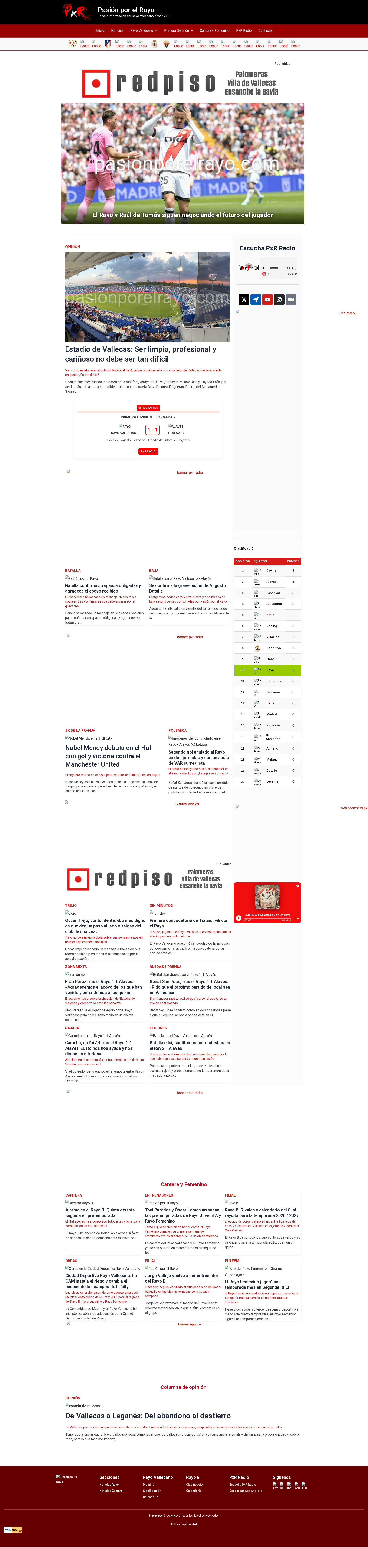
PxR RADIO (148, 451)
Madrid (271, 714)
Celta (270, 703)
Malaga (272, 759)
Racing (271, 626)
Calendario (150, 1497)
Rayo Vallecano (141, 31)
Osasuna (273, 692)
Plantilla (148, 1484)
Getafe (271, 771)
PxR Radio (244, 31)
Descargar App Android (245, 1490)
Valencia (273, 725)
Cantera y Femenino (214, 31)
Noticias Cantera (111, 1490)
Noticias (117, 31)
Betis (270, 615)
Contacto (265, 31)
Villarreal (273, 637)
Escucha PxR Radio (242, 1484)
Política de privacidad (184, 1524)
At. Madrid (274, 604)
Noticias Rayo (109, 1484)
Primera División (176, 31)
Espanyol (273, 593)
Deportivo (273, 648)
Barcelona (274, 681)
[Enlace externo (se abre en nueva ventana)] (184, 84)
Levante (272, 781)
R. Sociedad (273, 737)
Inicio (100, 31)
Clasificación (152, 1490)
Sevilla (271, 571)
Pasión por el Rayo (126, 10)
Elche (270, 659)
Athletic (272, 748)
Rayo (270, 670)
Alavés (271, 582)
